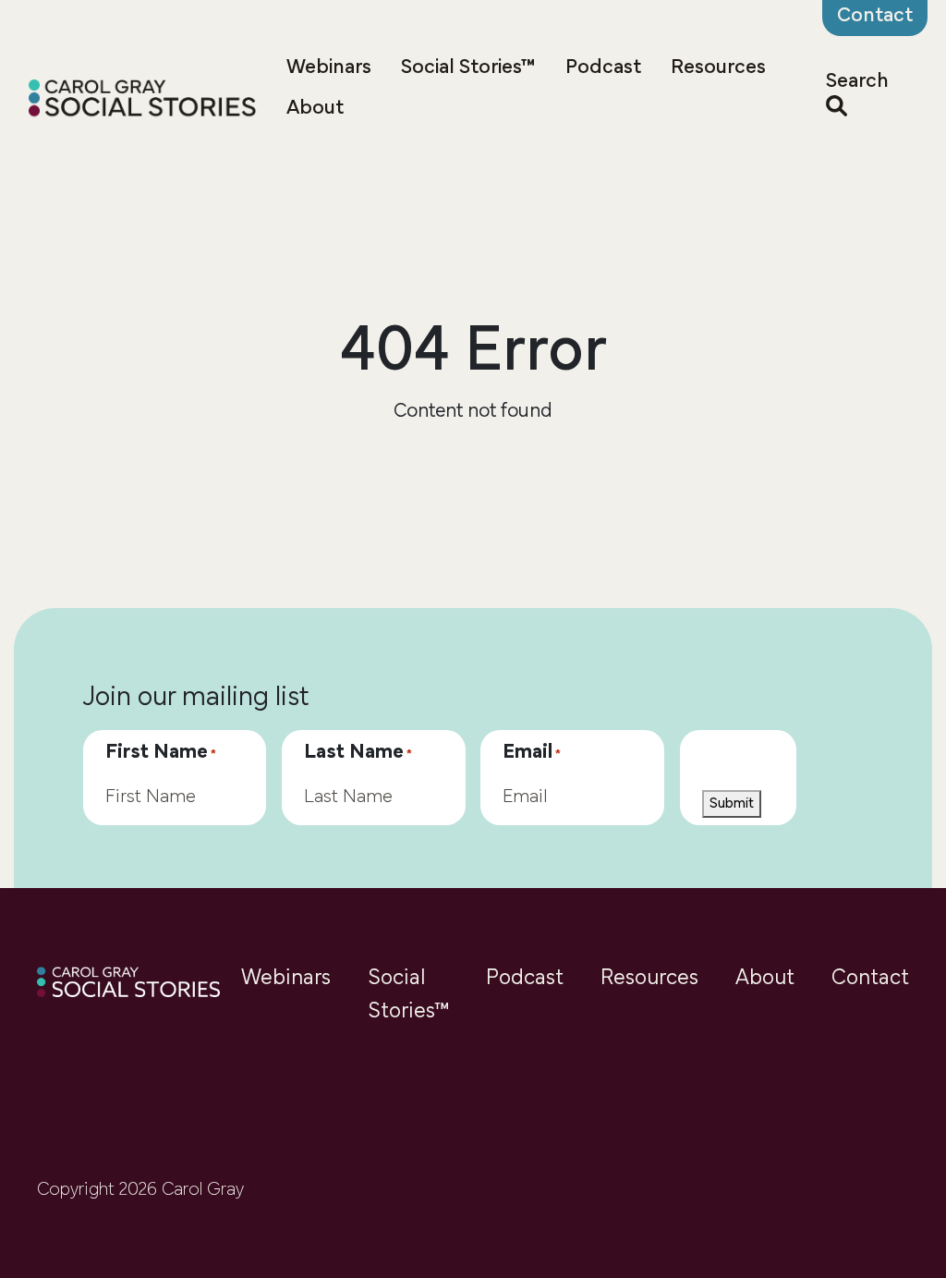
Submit (732, 804)
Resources (718, 68)
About (315, 108)
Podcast (603, 68)
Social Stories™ (468, 68)
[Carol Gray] (143, 100)
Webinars (328, 68)
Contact (870, 979)
